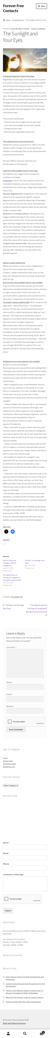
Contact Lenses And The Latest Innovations (23, 1002)
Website (9, 706)
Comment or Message (13, 874)
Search (25, 1033)
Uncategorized (18, 20)
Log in (5, 758)
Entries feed (8, 761)
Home (8, 20)
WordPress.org (9, 767)
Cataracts (7, 180)
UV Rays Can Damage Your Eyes (13, 607)
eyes (36, 82)
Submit (8, 911)
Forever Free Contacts (13, 8)
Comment (11, 647)
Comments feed (9, 764)
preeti (26, 28)
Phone (6, 864)
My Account (8, 1033)
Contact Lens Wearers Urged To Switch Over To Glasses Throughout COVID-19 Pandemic (24, 991)
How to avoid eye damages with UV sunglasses (9, 563)
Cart (38, 1031)
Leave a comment (38, 28)
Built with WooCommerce (14, 1023)
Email (9, 694)
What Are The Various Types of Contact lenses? (25, 997)
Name (9, 682)
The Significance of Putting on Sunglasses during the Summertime (12, 577)
